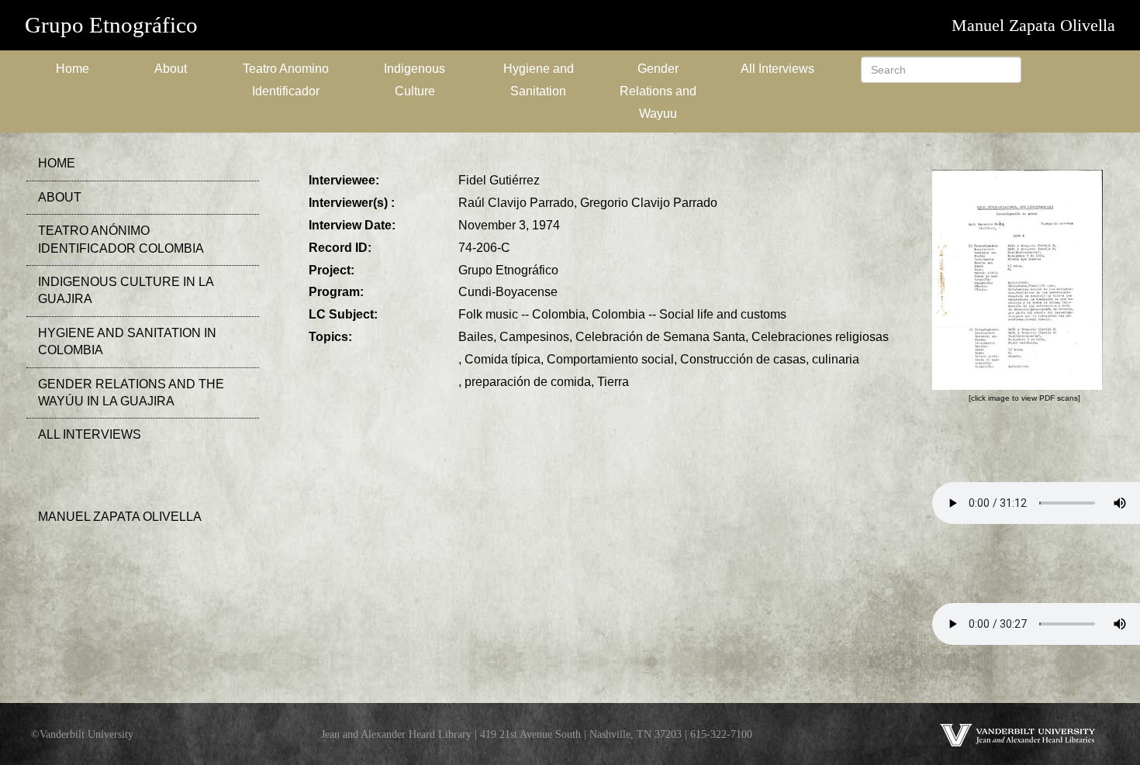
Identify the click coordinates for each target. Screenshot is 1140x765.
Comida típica (503, 359)
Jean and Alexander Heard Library (396, 734)
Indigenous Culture (414, 80)
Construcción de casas (743, 359)
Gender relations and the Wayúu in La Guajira (131, 392)
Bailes (475, 336)
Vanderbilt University (86, 734)
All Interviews (777, 68)
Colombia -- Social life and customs (689, 314)
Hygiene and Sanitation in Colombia (127, 341)
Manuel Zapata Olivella (1033, 25)
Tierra (613, 381)
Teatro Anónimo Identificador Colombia (121, 239)
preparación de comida (528, 381)
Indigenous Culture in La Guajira (125, 290)
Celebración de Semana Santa (660, 336)
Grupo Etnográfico (111, 24)
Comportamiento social (610, 359)
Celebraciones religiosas (820, 336)
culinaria (835, 359)
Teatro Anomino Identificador (286, 80)
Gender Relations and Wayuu (658, 91)
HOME (56, 163)
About (170, 68)
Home (72, 68)
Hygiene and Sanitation (538, 80)
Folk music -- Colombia (522, 314)
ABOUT (59, 197)
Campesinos (534, 336)
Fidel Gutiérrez (499, 180)
